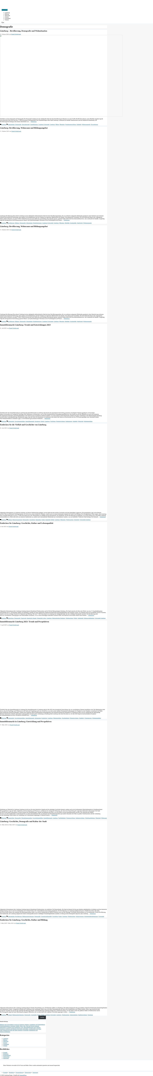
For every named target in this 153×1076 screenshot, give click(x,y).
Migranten (63, 519)
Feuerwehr (23, 618)
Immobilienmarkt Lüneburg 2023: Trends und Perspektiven (24, 622)
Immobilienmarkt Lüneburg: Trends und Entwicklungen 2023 (25, 325)
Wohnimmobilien (88, 421)
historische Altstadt (31, 618)
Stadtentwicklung (80, 818)
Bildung (7, 14)
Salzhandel (80, 618)
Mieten (57, 124)
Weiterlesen (33, 121)
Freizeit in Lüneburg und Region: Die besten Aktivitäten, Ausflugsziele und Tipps (20, 1029)
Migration (62, 124)
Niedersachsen (69, 519)
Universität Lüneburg (85, 519)
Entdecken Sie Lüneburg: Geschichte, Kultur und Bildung (23, 920)
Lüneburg (7, 12)
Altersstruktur (11, 124)
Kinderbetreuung (37, 223)
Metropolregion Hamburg (58, 618)
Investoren (37, 421)
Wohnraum (104, 818)
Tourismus (90, 1015)
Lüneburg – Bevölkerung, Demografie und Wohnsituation (23, 31)
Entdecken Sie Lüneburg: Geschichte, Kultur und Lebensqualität (26, 523)
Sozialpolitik (73, 223)
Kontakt (5, 1052)
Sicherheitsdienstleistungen (91, 916)
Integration (38, 519)
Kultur (43, 519)
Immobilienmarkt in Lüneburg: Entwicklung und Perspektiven (25, 721)
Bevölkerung (11, 223)
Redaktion (5, 1054)
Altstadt (10, 1015)
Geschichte (32, 519)
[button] (3, 22)
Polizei (75, 618)
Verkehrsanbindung (90, 818)
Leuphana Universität (43, 124)
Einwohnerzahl (25, 124)
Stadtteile (79, 124)
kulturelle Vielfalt (49, 519)
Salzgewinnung (80, 916)
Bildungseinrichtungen (28, 916)
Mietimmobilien (57, 718)
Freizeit (7, 17)
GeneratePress (22, 1075)
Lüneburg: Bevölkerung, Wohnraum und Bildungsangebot (24, 128)
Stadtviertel (80, 223)
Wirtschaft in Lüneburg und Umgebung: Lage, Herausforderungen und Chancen (20, 1027)
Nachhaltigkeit (65, 718)
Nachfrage (53, 421)
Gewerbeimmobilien (20, 421)
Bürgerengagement (17, 519)
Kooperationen (7, 1055)
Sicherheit (76, 519)
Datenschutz (6, 1056)
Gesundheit (8, 18)
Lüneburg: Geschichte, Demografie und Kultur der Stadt (23, 821)
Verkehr (7, 20)
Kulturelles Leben (41, 618)
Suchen (42, 1017)
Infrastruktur (29, 223)
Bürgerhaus (11, 618)
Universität (101, 916)
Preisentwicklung (60, 421)
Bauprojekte (11, 818)
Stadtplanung (69, 421)
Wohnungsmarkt (86, 124)
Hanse (38, 1015)
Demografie (18, 124)
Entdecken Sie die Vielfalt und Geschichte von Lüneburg (23, 425)
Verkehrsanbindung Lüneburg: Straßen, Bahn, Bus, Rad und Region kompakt (19, 1026)
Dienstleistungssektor (26, 818)
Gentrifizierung (34, 124)
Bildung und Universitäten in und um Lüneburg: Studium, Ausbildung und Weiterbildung (22, 1024)
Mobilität (67, 223)
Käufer (42, 421)
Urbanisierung (88, 718)
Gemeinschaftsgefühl (46, 916)
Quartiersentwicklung (70, 124)
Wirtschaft (7, 15)
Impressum (6, 1058)
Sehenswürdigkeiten (89, 618)
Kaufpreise (44, 718)
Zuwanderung (94, 124)
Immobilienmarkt (30, 421)
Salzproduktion (74, 1015)
